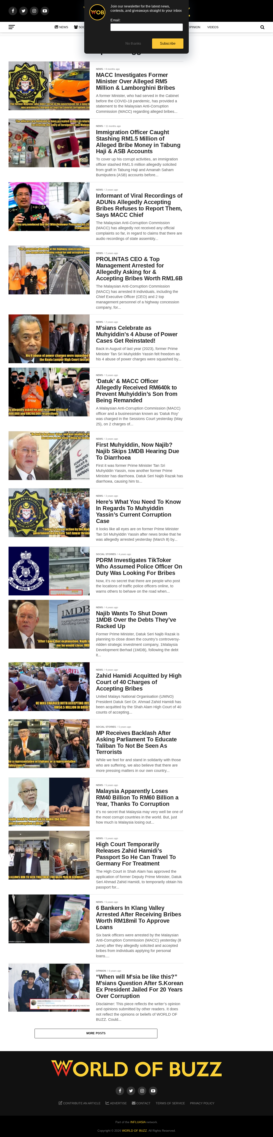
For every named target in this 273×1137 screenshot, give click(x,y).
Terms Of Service (170, 1103)
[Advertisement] (230, 128)
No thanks (133, 43)
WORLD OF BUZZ (134, 1130)
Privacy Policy (202, 1103)
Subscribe (168, 43)
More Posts (96, 1033)
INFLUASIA (137, 1122)
